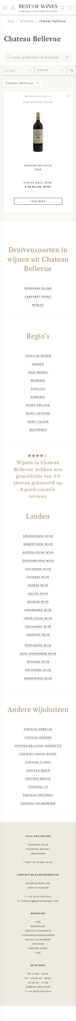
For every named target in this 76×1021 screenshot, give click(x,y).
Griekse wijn (38, 601)
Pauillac (38, 388)
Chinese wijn (38, 576)
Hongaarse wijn (37, 609)
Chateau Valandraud (38, 803)
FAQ (37, 921)
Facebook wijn (38, 844)
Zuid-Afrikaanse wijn (38, 653)
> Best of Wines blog (38, 862)
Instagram (38, 853)
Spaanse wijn (38, 661)
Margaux (38, 380)
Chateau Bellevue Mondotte (38, 745)
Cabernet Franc (38, 296)
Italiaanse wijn (38, 626)
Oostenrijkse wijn (38, 560)
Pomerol (38, 396)
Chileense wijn (38, 568)
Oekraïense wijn (38, 678)
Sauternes (38, 429)
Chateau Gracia (38, 778)
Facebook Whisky (38, 849)
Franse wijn (38, 585)
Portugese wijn (38, 645)
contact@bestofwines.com (39, 901)
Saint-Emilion (38, 405)
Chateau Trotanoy (38, 795)
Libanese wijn (38, 634)
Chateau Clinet (38, 762)
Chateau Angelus (38, 729)
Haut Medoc (38, 372)
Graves (38, 364)
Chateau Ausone (37, 737)
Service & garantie (38, 930)
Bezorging (38, 926)
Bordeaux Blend (38, 288)
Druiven (38, 943)
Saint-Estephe (38, 413)
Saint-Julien (38, 421)
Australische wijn (38, 552)
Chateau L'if (38, 786)
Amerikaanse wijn (38, 535)
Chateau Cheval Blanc (38, 753)
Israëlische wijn (38, 618)
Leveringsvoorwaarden (38, 935)
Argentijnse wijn (38, 544)
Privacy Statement (38, 939)
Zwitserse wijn (38, 669)
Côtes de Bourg (38, 355)
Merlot (38, 304)
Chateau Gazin (38, 770)
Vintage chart (38, 948)
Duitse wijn (38, 593)
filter (9, 70)
